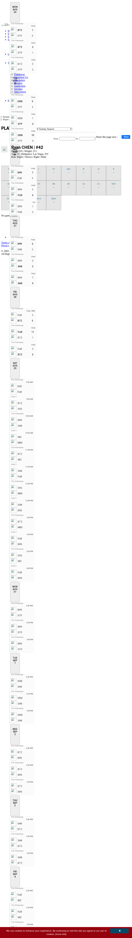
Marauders (19, 80)
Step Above (20, 91)
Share (126, 137)
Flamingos (19, 74)
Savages (18, 89)
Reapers (18, 83)
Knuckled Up (21, 77)
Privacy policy (8, 245)
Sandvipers (19, 86)
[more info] (60, 934)
